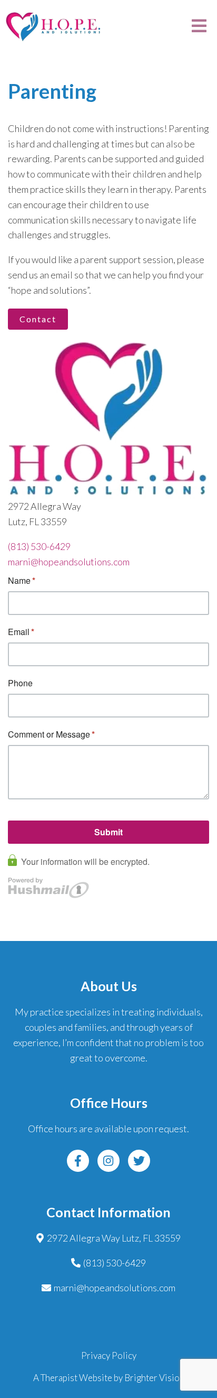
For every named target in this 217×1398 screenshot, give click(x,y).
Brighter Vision (154, 1377)
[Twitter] (139, 1161)
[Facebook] (78, 1161)
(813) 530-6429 (39, 546)
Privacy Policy (108, 1355)
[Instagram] (108, 1161)
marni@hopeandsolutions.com (69, 561)
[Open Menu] (199, 26)
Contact (37, 319)
